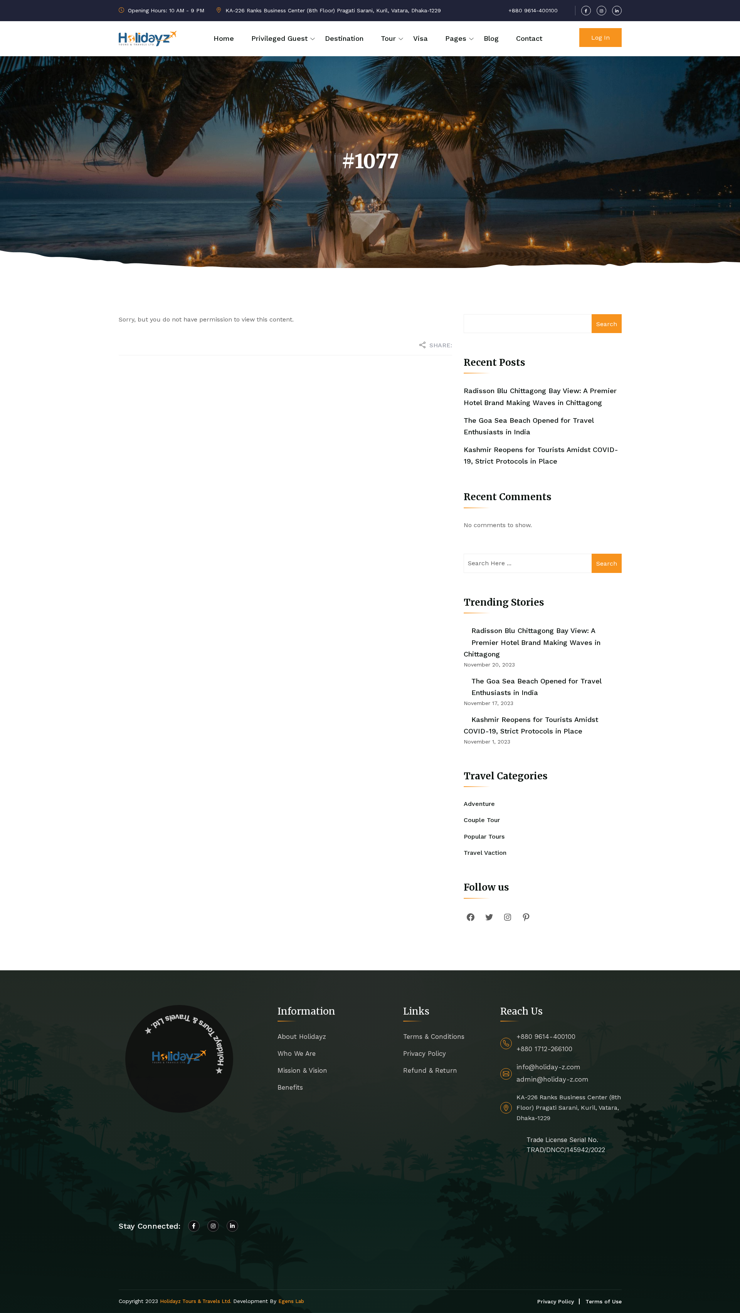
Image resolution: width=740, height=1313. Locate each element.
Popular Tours (484, 836)
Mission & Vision (302, 1070)
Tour (388, 38)
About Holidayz (302, 1036)
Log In (600, 37)
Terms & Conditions (433, 1036)
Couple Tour (482, 820)
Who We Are (297, 1053)
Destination (344, 38)
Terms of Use (603, 1301)
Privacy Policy (424, 1053)
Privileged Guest (279, 38)
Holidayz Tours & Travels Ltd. (195, 1301)
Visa (420, 38)
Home (224, 38)
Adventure (479, 803)
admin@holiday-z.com (552, 1079)
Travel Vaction (485, 852)
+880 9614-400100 (545, 1036)
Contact (529, 38)
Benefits (290, 1087)
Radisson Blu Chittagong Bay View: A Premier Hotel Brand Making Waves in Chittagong (532, 642)
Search (606, 324)
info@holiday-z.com (548, 1067)
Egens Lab (291, 1301)
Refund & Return (430, 1070)
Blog (491, 38)
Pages (455, 38)
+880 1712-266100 (544, 1049)
